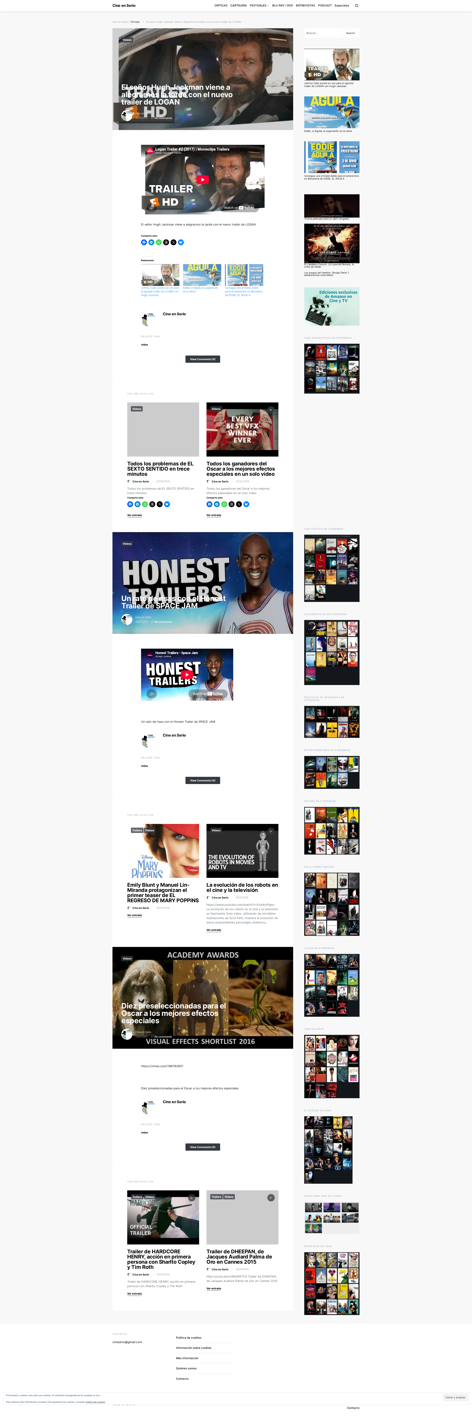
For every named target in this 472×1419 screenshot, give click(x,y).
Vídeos (127, 39)
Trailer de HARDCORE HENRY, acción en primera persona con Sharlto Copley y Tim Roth (161, 1259)
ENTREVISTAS (305, 5)
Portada (135, 21)
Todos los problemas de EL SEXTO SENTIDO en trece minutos (160, 468)
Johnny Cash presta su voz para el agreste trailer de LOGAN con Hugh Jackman (160, 291)
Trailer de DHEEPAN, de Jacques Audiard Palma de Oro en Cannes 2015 (239, 1256)
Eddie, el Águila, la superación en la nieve (328, 130)
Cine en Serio (124, 5)
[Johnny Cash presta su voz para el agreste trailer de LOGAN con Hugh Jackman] (160, 275)
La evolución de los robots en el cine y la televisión (242, 887)
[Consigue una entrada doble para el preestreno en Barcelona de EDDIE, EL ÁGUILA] (244, 275)
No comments (163, 117)
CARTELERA (238, 5)
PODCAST (325, 5)
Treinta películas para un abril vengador (326, 218)
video (144, 344)
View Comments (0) (203, 359)
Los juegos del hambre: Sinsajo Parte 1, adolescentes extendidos (326, 273)
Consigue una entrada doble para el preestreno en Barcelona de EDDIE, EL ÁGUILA (244, 291)
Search (350, 33)
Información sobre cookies (193, 1348)
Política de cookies (188, 1337)
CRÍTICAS (221, 5)
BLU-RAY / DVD (282, 5)
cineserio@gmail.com (127, 1342)
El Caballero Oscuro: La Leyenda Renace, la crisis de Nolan (329, 265)
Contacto (182, 1378)
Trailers (137, 830)
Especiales (342, 5)
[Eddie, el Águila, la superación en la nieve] (202, 275)
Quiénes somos (186, 1368)
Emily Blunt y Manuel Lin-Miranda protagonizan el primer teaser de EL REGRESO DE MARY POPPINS (163, 893)
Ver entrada (134, 515)
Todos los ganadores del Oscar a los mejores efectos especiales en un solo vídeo (240, 468)
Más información (187, 1358)
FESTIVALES (258, 5)
